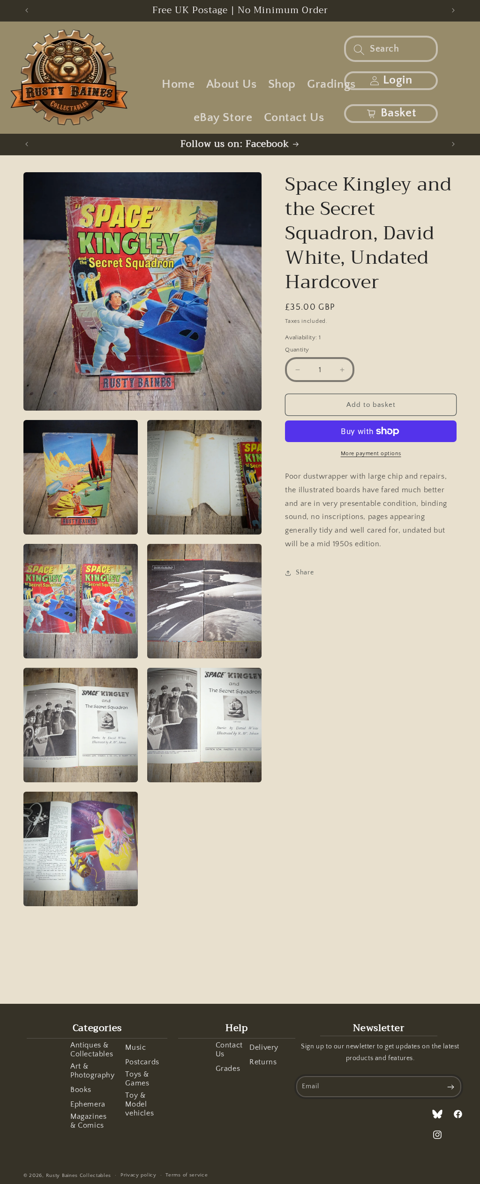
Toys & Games (137, 1078)
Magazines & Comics (88, 1121)
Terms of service (186, 1175)
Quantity (297, 349)
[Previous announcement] (26, 10)
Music (135, 1047)
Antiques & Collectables (91, 1049)
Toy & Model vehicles (139, 1104)
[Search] (359, 49)
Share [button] (305, 572)
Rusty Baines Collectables (79, 1175)
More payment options (371, 454)
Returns (263, 1062)
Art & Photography (92, 1070)
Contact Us (229, 1049)
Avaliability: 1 (303, 337)
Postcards (142, 1062)
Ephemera (87, 1104)
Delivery (263, 1047)
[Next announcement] (453, 10)
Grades (228, 1068)
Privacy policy (138, 1175)
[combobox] (391, 49)
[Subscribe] (451, 1086)
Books (80, 1089)
